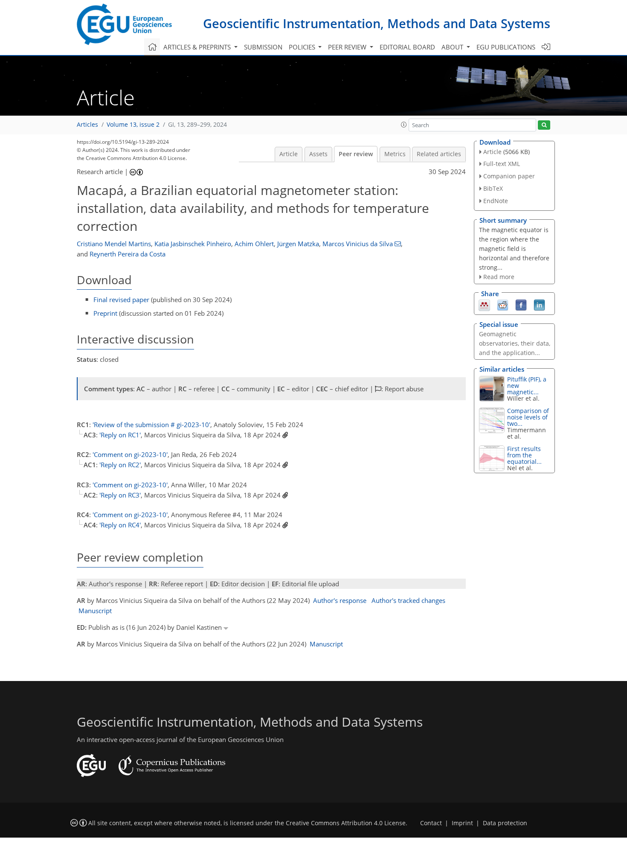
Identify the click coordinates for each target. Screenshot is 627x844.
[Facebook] (521, 304)
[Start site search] (544, 125)
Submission (263, 47)
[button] (404, 124)
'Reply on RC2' (120, 464)
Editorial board (407, 47)
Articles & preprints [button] (197, 47)
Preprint (105, 313)
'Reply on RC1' (120, 435)
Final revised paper (121, 299)
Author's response (339, 600)
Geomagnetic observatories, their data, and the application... (514, 343)
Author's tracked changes (408, 600)
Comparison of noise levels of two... (528, 417)
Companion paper (509, 176)
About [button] (453, 47)
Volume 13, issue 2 (133, 124)
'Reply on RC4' (120, 525)
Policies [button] (303, 47)
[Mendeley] (484, 304)
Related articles (439, 154)
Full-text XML (501, 164)
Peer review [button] (348, 47)
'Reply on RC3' (120, 495)
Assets (318, 154)
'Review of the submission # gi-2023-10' (151, 424)
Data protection (505, 823)
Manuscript (95, 610)
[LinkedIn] (539, 304)
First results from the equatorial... (524, 455)
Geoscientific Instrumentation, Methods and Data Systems (376, 23)
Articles (87, 124)
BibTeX (493, 188)
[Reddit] (502, 304)
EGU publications (505, 47)
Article (288, 154)
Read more (498, 277)
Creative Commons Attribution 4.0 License (346, 823)
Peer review (356, 154)
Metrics (395, 154)
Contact (431, 823)
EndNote (495, 201)
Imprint (462, 823)
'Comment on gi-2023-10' (130, 454)
